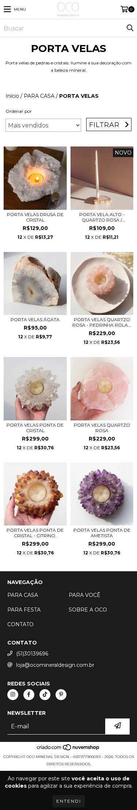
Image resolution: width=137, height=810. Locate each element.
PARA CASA (39, 96)
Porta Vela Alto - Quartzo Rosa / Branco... (102, 217)
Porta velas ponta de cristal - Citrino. (35, 532)
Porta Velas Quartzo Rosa (102, 427)
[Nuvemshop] (68, 749)
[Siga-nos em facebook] (28, 694)
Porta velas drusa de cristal (35, 217)
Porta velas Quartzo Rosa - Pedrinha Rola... (101, 322)
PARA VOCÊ (84, 595)
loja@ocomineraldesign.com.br (55, 665)
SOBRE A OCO (88, 609)
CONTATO (20, 624)
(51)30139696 (32, 653)
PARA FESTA (24, 609)
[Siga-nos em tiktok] (44, 694)
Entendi (68, 801)
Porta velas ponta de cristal (35, 427)
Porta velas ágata (35, 319)
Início (12, 96)
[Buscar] (129, 28)
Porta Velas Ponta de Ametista (101, 532)
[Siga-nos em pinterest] (61, 694)
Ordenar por (18, 111)
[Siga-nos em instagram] (12, 694)
